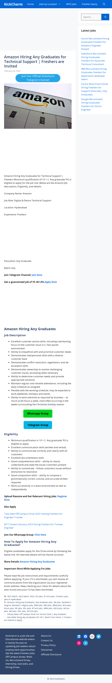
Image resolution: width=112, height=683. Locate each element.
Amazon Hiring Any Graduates (37, 561)
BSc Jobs (27, 608)
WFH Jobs (71, 4)
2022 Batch (24, 596)
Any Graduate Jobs (44, 602)
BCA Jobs (67, 605)
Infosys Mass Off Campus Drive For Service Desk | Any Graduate (36, 614)
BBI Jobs (47, 605)
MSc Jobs (22, 611)
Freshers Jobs (62, 596)
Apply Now (50, 282)
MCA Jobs (58, 608)
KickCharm (13, 4)
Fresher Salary (89, 4)
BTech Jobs (37, 608)
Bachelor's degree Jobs (22, 605)
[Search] (105, 17)
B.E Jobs (39, 596)
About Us (46, 635)
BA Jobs (57, 602)
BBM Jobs (57, 605)
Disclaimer (47, 649)
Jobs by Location (48, 4)
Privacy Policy (48, 645)
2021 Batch (12, 596)
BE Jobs (18, 608)
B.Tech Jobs (49, 596)
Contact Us (47, 640)
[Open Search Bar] (104, 4)
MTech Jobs (32, 611)
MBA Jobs (48, 608)
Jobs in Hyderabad (12, 599)
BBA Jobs (38, 605)
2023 (32, 596)
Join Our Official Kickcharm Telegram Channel (37, 78)
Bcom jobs (9, 608)
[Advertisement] (38, 30)
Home (30, 4)
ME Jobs (13, 611)
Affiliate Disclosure (51, 654)
